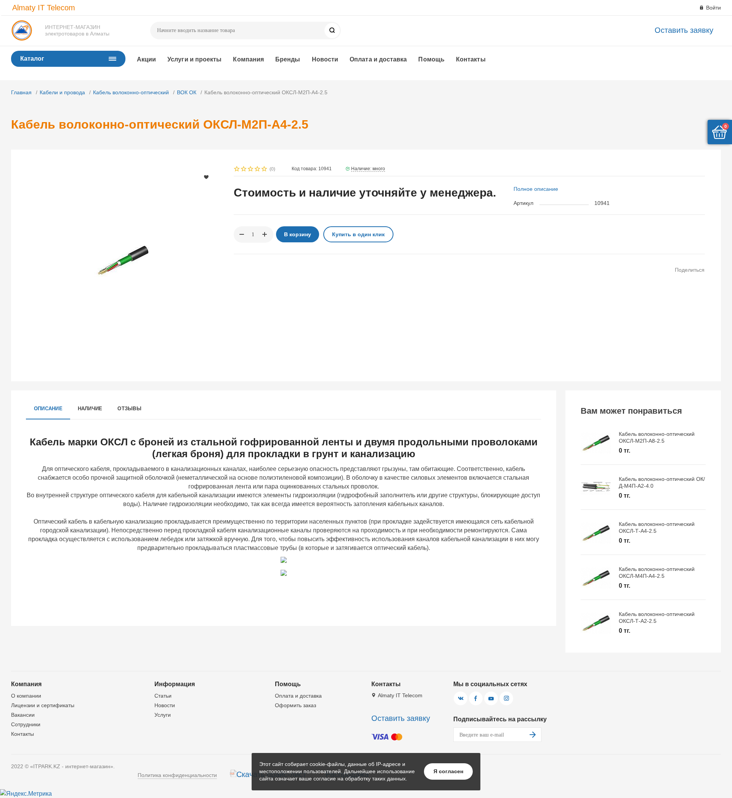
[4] (257, 169)
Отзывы (129, 408)
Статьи (163, 696)
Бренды (287, 59)
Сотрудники (25, 724)
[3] (250, 169)
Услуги (162, 715)
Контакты (471, 59)
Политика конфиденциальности (177, 775)
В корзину (297, 234)
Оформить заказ (295, 705)
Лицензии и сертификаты (42, 705)
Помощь (431, 59)
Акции (146, 59)
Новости (325, 59)
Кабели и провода (62, 92)
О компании (26, 696)
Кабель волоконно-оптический (131, 92)
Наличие (90, 408)
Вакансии (23, 715)
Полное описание (536, 189)
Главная (21, 92)
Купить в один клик (358, 234)
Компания (248, 59)
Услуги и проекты (194, 59)
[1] (237, 169)
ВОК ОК (186, 92)
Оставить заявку (684, 30)
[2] (244, 169)
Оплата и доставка (378, 59)
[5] (264, 169)
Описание (48, 408)
